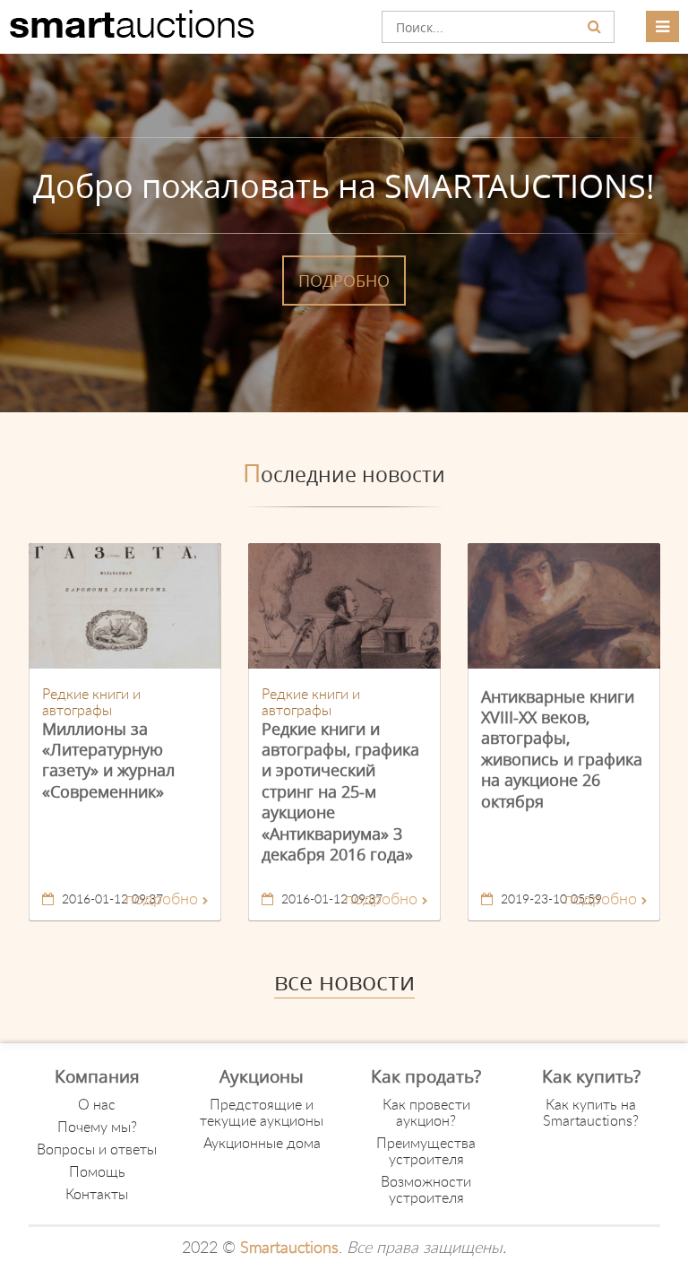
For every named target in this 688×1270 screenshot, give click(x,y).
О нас (97, 1105)
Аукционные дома (262, 1143)
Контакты (96, 1195)
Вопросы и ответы (97, 1150)
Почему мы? (97, 1127)
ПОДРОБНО (344, 280)
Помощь (97, 1172)
